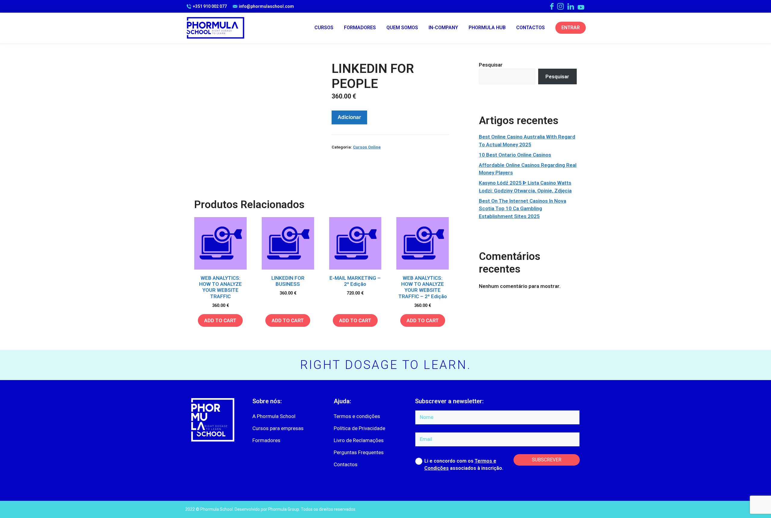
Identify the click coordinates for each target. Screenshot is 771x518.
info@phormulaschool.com (266, 6)
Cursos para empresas (278, 428)
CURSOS (323, 27)
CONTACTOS (530, 27)
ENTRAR (570, 27)
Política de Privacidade (359, 428)
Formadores (266, 440)
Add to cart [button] (220, 320)
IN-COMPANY (443, 27)
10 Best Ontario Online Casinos (515, 155)
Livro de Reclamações (359, 440)
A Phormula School (273, 416)
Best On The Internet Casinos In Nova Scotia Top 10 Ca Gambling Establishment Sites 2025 (522, 208)
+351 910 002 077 (210, 6)
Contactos (345, 464)
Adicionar (349, 117)
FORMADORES (360, 27)
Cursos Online (367, 147)
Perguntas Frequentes (359, 452)
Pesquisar (491, 65)
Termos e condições (357, 416)
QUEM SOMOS (402, 27)
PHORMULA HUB (487, 27)
